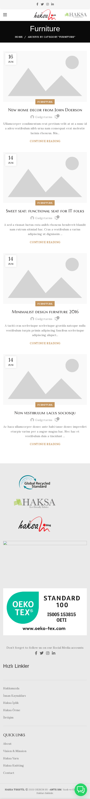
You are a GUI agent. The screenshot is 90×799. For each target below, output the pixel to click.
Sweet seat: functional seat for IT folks (45, 211)
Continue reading (45, 141)
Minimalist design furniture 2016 (45, 311)
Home (19, 36)
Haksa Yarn (11, 758)
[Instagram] (47, 4)
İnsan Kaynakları (14, 696)
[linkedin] (52, 4)
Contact (8, 773)
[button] (81, 789)
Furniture (45, 101)
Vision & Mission (14, 751)
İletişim (8, 717)
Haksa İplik (11, 703)
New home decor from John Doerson (45, 110)
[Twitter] (42, 4)
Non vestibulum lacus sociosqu (45, 413)
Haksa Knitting (13, 765)
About (7, 744)
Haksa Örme (11, 710)
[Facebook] (37, 4)
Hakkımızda (11, 688)
